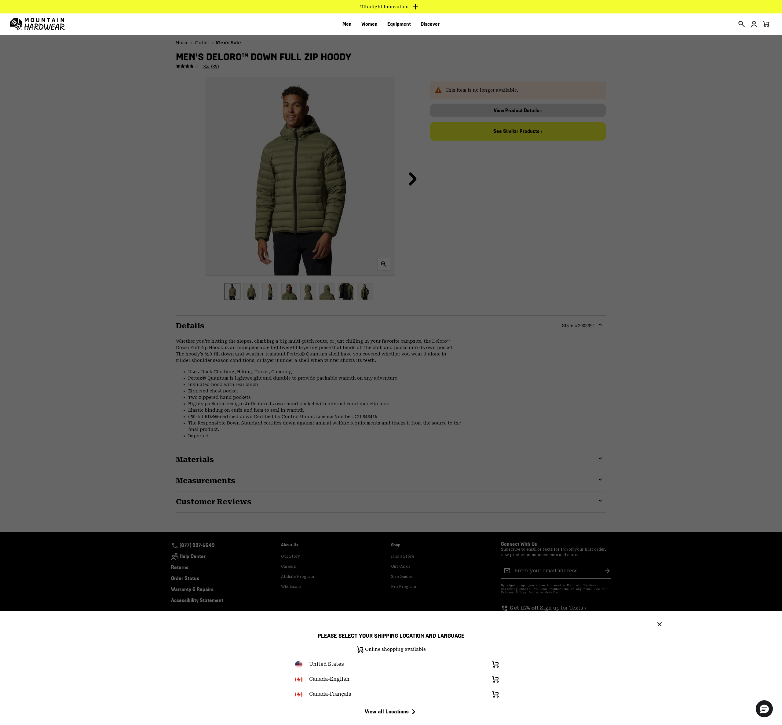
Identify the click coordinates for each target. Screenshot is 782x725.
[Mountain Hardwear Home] (37, 24)
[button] (764, 708)
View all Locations (387, 711)
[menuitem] (347, 24)
